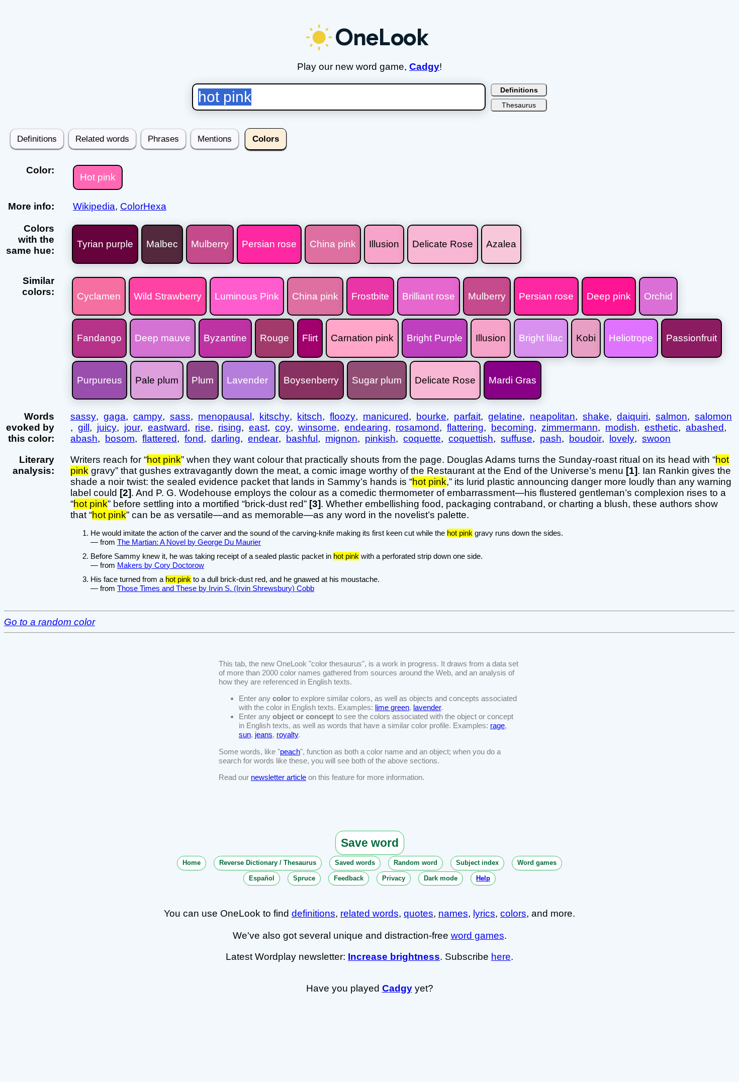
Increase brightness (394, 956)
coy (283, 427)
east (258, 427)
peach (290, 751)
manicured (386, 416)
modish (621, 427)
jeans (263, 734)
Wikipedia (94, 206)
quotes (418, 913)
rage (497, 725)
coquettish (470, 438)
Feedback (348, 878)
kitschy (274, 416)
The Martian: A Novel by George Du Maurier (189, 542)
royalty (287, 734)
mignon (341, 438)
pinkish (380, 438)
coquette (422, 438)
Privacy (393, 878)
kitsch (309, 416)
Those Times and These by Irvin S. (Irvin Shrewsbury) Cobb (215, 588)
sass (180, 416)
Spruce (304, 878)
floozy (342, 416)
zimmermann (569, 427)
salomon (713, 416)
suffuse (516, 438)
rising (229, 427)
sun (245, 734)
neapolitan (552, 416)
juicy (107, 427)
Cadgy (424, 66)
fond (194, 438)
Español (261, 878)
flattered (159, 438)
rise (203, 427)
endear (263, 438)
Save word (370, 842)
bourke (431, 416)
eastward (168, 427)
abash (84, 438)
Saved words (355, 862)
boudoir (585, 438)
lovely (621, 438)
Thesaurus (519, 105)
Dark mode (440, 878)
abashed (705, 427)
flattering (465, 427)
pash (551, 438)
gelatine (505, 416)
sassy (83, 416)
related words (369, 913)
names (453, 913)
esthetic (661, 427)
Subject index (477, 862)
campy (147, 416)
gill (83, 427)
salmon (671, 416)
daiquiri (632, 416)
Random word (415, 862)
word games (477, 935)
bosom (120, 438)
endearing (366, 427)
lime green (392, 707)
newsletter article (278, 777)
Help (483, 878)
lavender (427, 707)
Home (191, 862)
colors (513, 913)
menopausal (225, 416)
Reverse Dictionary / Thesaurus (267, 862)
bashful (302, 438)
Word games (537, 862)
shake (596, 416)
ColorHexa (143, 206)
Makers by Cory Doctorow (160, 565)
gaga (115, 416)
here (501, 956)
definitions (313, 913)
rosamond (417, 427)
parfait (467, 416)
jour (132, 427)
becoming (512, 427)
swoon (656, 438)
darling (225, 438)
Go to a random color (49, 622)
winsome (317, 427)
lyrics (484, 913)
